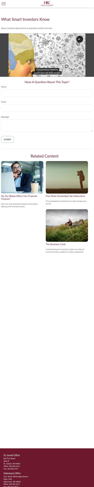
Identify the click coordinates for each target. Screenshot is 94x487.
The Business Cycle (55, 244)
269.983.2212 (14, 466)
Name (3, 86)
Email (3, 101)
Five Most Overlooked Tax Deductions (65, 196)
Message (5, 116)
